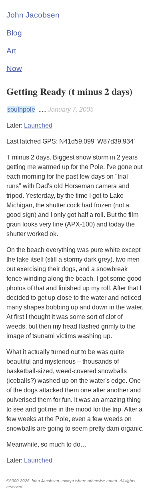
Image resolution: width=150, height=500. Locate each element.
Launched (38, 125)
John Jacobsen (33, 15)
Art (11, 51)
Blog (14, 33)
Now (14, 68)
